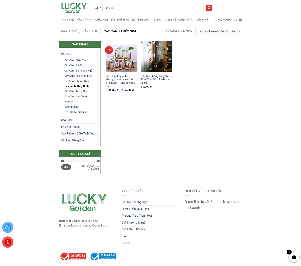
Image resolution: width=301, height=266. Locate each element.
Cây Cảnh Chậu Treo (75, 60)
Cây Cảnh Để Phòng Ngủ (78, 70)
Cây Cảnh (83, 19)
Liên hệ (171, 19)
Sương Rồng (71, 106)
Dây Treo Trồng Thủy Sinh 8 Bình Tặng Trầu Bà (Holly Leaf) (156, 80)
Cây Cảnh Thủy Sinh (76, 86)
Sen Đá (68, 101)
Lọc (66, 167)
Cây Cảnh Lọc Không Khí (78, 75)
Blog (157, 19)
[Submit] (209, 8)
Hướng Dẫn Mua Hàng (135, 209)
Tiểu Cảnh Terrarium (75, 112)
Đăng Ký (202, 19)
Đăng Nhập (186, 19)
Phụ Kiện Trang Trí (72, 126)
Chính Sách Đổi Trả (133, 229)
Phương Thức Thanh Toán (137, 215)
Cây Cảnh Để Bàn (74, 65)
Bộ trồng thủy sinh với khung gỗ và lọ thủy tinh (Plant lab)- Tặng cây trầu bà (120, 81)
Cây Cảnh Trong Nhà (76, 91)
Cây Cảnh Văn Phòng (76, 96)
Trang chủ (67, 19)
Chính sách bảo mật (134, 222)
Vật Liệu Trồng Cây (72, 140)
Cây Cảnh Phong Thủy (76, 81)
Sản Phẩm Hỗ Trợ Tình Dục (130, 19)
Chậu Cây (101, 19)
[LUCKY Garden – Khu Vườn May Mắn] (73, 8)
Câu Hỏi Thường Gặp (134, 202)
